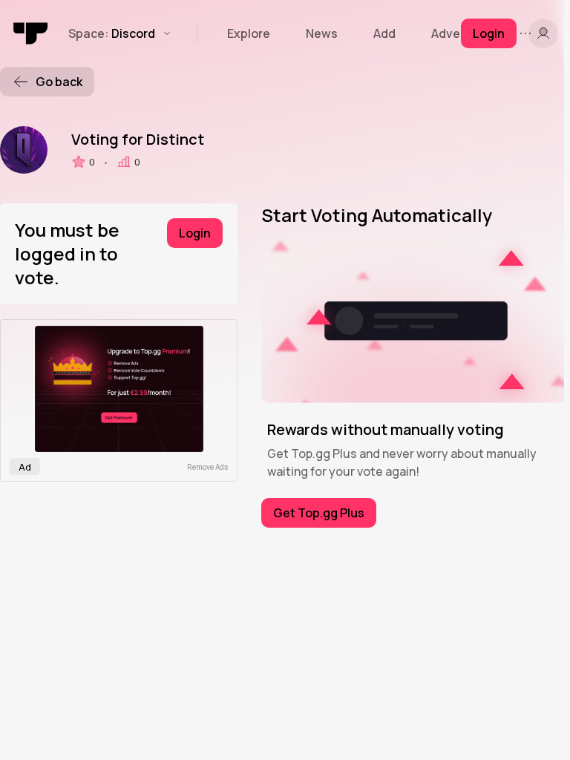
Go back (59, 81)
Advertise (459, 33)
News (322, 33)
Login (195, 233)
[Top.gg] (31, 33)
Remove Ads (207, 467)
